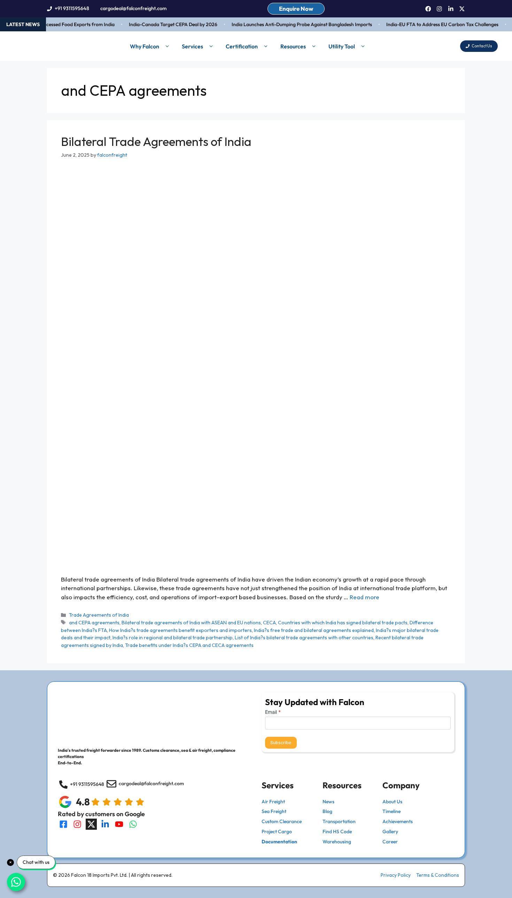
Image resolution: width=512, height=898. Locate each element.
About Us (392, 801)
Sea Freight (274, 811)
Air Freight (273, 801)
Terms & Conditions (437, 875)
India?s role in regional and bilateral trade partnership (173, 637)
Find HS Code (337, 831)
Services (192, 46)
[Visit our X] (91, 824)
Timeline (391, 811)
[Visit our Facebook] (63, 824)
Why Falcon (144, 46)
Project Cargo (277, 831)
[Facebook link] (428, 9)
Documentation (279, 841)
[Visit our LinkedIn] (105, 824)
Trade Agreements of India (99, 615)
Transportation (339, 821)
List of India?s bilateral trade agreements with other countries (304, 637)
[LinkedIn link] (451, 9)
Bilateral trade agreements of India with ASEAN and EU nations (191, 622)
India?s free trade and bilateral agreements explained (314, 630)
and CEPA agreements (94, 622)
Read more (364, 597)
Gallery (390, 831)
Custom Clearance (282, 821)
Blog (327, 811)
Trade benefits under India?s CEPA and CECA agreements (189, 645)
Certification (242, 46)
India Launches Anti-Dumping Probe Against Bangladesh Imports (295, 24)
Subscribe (280, 742)
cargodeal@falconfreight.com (133, 8)
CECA (269, 622)
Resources (293, 46)
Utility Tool (341, 46)
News (328, 801)
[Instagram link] (439, 9)
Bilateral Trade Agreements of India (156, 141)
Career (390, 841)
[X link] (462, 9)
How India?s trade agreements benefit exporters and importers (180, 630)
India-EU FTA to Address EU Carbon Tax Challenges (435, 24)
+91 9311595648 (72, 8)
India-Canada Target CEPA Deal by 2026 (166, 24)
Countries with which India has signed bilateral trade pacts (343, 622)
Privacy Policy (396, 875)
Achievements (397, 821)
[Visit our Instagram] (77, 824)
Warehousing (337, 841)
